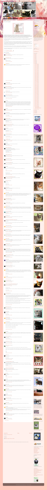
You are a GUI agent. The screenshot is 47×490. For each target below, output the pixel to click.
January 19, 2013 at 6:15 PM (9, 98)
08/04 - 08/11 (36, 80)
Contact (12, 18)
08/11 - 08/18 (36, 79)
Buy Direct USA (35, 451)
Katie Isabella (7, 82)
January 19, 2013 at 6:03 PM (9, 80)
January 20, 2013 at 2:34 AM (9, 285)
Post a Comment (7, 420)
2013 (35, 63)
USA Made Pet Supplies (36, 452)
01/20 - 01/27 (36, 105)
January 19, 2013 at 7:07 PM (9, 178)
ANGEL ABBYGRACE (8, 154)
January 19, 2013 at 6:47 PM (9, 160)
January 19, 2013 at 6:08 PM (9, 84)
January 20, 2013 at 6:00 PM (9, 386)
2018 (35, 58)
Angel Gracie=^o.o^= (8, 341)
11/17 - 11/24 (36, 68)
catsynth (7, 402)
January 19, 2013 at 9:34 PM (9, 241)
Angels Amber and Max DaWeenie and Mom (11, 219)
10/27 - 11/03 (36, 70)
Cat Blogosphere (35, 473)
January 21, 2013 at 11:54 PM (9, 415)
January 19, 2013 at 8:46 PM (9, 223)
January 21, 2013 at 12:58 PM (9, 400)
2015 (35, 61)
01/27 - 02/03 (36, 104)
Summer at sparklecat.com (9, 254)
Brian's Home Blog (8, 86)
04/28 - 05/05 (36, 93)
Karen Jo (7, 384)
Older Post (30, 433)
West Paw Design (36, 450)
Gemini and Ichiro (8, 225)
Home (5, 18)
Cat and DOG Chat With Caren (9, 361)
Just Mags (7, 63)
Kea (6, 166)
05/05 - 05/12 (36, 92)
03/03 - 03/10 (36, 100)
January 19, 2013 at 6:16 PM (9, 106)
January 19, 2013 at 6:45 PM (9, 156)
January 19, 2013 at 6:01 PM (9, 61)
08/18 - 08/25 (36, 78)
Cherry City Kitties (8, 158)
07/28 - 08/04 (36, 81)
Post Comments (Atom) (9, 434)
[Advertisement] (18, 427)
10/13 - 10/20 (36, 72)
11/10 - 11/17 (36, 69)
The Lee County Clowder (8, 162)
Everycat (7, 311)
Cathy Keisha (7, 243)
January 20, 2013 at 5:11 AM (9, 329)
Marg (6, 331)
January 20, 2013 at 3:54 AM (9, 304)
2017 (35, 59)
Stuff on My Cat (35, 475)
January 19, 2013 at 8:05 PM (9, 213)
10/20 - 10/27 (36, 71)
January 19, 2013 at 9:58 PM (9, 252)
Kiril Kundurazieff (8, 180)
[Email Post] (13, 50)
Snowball (7, 51)
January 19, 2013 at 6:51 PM (9, 164)
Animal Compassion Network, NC (37, 470)
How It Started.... (9, 18)
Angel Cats (16, 18)
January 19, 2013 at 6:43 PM (9, 145)
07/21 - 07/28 (36, 82)
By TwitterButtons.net (36, 51)
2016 (35, 60)
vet (13, 51)
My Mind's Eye (7, 118)
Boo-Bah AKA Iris (8, 57)
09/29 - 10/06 (36, 73)
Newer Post (6, 433)
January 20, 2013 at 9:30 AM (9, 359)
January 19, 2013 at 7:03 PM (9, 174)
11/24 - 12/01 (36, 67)
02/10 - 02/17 (36, 103)
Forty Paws (7, 112)
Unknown (7, 238)
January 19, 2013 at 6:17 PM (9, 110)
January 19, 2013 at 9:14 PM (9, 236)
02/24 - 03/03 (36, 101)
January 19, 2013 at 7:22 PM (9, 190)
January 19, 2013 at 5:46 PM (9, 55)
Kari (6, 406)
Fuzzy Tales (7, 321)
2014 (35, 62)
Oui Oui (6, 259)
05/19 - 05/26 (36, 90)
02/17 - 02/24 (36, 102)
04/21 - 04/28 (36, 94)
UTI (12, 51)
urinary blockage (10, 51)
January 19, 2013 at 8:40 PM (9, 217)
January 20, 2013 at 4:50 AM (9, 319)
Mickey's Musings (8, 147)
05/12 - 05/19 (36, 91)
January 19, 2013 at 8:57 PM (9, 227)
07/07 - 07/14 (36, 84)
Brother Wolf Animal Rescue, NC (37, 472)
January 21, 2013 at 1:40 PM (9, 410)
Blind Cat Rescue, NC (36, 471)
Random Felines (7, 229)
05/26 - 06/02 (36, 89)
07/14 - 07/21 (36, 83)
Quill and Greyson (8, 198)
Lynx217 (7, 192)
